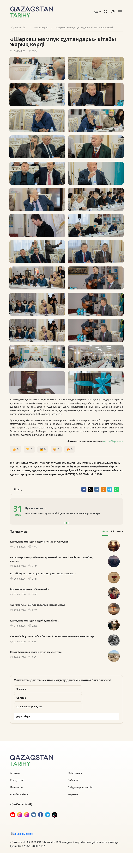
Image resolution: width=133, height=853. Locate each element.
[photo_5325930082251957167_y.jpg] (37, 120)
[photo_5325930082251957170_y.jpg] (95, 68)
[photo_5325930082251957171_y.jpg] (37, 68)
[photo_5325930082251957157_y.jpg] (37, 225)
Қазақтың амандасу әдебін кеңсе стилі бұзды (39, 541)
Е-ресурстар (17, 780)
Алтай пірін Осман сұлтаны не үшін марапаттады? (43, 573)
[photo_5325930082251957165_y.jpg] (37, 146)
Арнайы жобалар (19, 794)
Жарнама (73, 794)
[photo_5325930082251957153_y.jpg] (37, 304)
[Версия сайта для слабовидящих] (113, 11)
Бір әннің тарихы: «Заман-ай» (29, 589)
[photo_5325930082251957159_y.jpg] (37, 199)
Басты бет (20, 27)
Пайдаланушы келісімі (80, 787)
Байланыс (73, 780)
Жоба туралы (75, 773)
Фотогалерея (41, 27)
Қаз (96, 11)
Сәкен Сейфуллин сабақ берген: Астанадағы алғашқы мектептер (52, 636)
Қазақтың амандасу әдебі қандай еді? (34, 620)
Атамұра (15, 773)
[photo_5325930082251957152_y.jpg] (95, 277)
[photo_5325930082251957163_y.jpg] (37, 173)
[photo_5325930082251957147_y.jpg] (95, 382)
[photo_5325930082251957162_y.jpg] (95, 146)
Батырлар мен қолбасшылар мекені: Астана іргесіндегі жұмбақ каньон (51, 559)
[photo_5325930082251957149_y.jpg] (95, 356)
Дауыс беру (23, 716)
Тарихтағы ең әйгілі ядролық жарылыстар (37, 604)
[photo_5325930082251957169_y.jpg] (37, 94)
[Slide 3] (68, 523)
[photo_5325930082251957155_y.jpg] (37, 251)
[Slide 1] (64, 523)
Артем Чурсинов (113, 441)
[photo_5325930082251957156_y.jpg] (95, 225)
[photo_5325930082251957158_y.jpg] (95, 199)
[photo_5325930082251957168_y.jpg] (95, 94)
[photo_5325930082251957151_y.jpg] (37, 277)
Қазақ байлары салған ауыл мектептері (36, 652)
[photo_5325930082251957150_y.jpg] (95, 304)
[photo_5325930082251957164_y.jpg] (95, 120)
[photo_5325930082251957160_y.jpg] (95, 173)
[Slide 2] (66, 523)
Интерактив (16, 787)
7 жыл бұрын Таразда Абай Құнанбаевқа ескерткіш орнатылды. (80, 513)
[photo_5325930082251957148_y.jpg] (37, 356)
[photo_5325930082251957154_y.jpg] (95, 251)
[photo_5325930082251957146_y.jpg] (37, 382)
